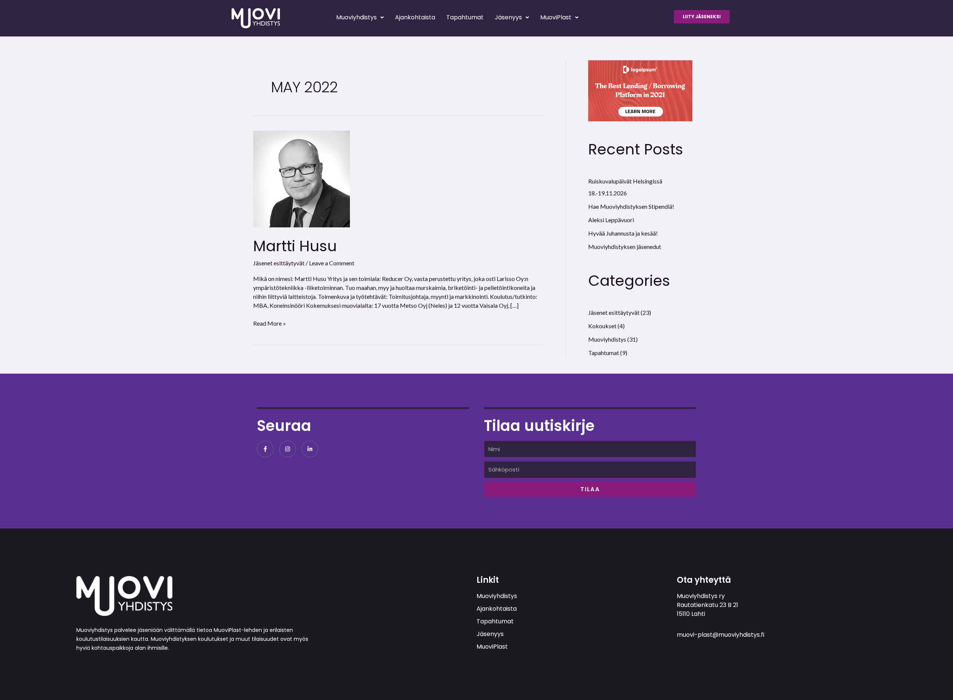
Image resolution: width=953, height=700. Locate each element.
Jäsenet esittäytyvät (279, 262)
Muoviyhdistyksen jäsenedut (624, 246)
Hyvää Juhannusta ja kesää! (623, 233)
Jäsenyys (508, 17)
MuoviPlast (555, 17)
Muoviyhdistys (356, 17)
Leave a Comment (331, 262)
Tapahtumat (465, 17)
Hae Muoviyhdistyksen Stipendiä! (631, 206)
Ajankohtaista (415, 17)
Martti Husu (295, 246)
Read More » (269, 323)
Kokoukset (602, 325)
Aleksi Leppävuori (611, 219)
